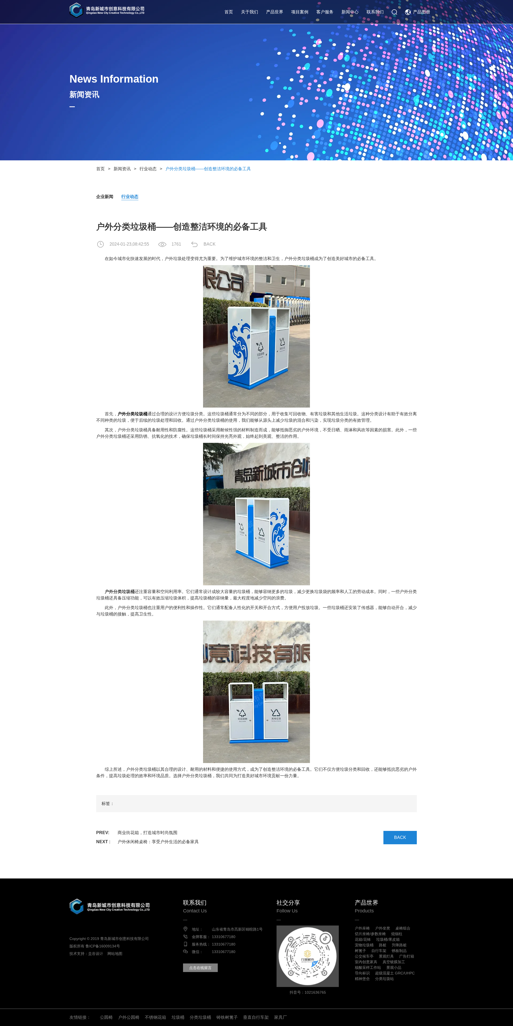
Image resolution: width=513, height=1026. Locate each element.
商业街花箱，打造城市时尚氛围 (147, 832)
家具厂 (280, 1017)
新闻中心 (350, 12)
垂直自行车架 (256, 1017)
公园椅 (106, 1017)
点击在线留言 (200, 968)
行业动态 (148, 169)
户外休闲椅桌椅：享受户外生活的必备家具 (158, 841)
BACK (210, 244)
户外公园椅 (128, 1017)
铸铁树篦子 (227, 1017)
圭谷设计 (95, 953)
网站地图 (114, 953)
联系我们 (375, 12)
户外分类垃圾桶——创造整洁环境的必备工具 (208, 169)
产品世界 (274, 12)
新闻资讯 (122, 169)
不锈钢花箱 (155, 1017)
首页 (228, 12)
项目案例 (299, 12)
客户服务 (324, 12)
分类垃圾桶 (200, 1017)
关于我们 (249, 12)
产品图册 (421, 12)
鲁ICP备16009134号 (103, 946)
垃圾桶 (178, 1017)
